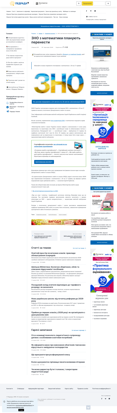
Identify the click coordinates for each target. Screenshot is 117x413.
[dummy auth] (99, 3)
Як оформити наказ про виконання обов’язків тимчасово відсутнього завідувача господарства (58, 346)
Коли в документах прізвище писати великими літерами (58, 362)
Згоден (21, 410)
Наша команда (63, 17)
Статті (14, 11)
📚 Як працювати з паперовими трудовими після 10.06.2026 (14, 49)
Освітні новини (62, 214)
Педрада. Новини (15, 111)
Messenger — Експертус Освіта (17, 107)
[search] (78, 3)
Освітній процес (52, 214)
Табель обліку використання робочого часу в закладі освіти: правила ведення (100, 167)
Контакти (9, 388)
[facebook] (86, 11)
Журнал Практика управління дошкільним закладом (22, 14)
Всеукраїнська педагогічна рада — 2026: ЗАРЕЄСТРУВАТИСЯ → (60, 26)
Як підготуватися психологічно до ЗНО (45, 191)
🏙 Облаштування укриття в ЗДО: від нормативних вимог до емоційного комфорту (15, 40)
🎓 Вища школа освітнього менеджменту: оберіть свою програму (15, 73)
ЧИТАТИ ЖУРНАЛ (102, 93)
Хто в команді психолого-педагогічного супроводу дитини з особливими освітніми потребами (55, 336)
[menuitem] (9, 11)
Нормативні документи (37, 11)
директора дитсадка (100, 309)
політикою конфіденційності (24, 405)
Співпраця (20, 388)
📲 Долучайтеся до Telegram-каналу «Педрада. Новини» (15, 88)
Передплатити (87, 3)
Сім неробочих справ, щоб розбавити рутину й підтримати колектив (101, 219)
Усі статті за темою (78, 248)
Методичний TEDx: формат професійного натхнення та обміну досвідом (102, 234)
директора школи (99, 302)
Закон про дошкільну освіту (53, 11)
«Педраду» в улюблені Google (71, 54)
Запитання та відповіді (23, 11)
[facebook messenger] (95, 11)
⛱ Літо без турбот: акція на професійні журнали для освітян (15, 64)
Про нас (55, 17)
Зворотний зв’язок (54, 388)
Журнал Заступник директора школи (17, 17)
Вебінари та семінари (69, 11)
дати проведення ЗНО (58, 120)
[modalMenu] (108, 3)
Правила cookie (82, 388)
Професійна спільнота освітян (16, 103)
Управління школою (50, 33)
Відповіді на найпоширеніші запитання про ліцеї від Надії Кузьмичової (100, 69)
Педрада (33, 33)
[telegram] (90, 11)
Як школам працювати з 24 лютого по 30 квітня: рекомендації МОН (58, 102)
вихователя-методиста (101, 312)
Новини (8, 11)
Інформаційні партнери (36, 388)
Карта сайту (69, 388)
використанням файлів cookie (15, 407)
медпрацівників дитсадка (101, 315)
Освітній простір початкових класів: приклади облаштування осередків (53, 254)
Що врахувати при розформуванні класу (50, 354)
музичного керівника (100, 318)
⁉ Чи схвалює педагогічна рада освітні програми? (14, 57)
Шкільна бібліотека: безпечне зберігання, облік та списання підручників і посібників (55, 268)
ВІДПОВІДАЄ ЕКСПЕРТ (44, 162)
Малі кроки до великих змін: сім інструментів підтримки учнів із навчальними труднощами (101, 226)
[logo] (19, 3)
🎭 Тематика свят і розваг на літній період (15, 81)
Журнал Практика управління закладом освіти (52, 14)
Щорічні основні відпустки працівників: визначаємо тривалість (99, 76)
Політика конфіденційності (101, 388)
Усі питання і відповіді (78, 330)
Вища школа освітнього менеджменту (41, 17)
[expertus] (41, 3)
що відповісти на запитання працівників (50, 145)
